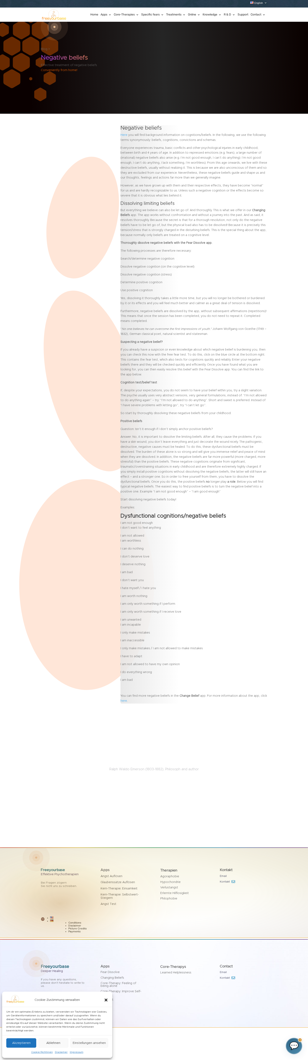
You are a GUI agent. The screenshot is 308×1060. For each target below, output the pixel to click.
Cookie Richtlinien (42, 1052)
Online (192, 14)
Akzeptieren (21, 1043)
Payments (74, 931)
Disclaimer (61, 1052)
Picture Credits (77, 928)
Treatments (173, 14)
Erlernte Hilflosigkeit (174, 893)
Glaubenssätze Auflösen (118, 882)
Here (123, 135)
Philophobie (168, 898)
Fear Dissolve (110, 972)
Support (243, 14)
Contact (256, 14)
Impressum (76, 1052)
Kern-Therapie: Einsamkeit (119, 888)
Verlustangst (169, 887)
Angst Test (108, 904)
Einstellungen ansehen (89, 1043)
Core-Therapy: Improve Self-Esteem (121, 993)
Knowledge (210, 14)
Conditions (74, 922)
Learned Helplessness (175, 972)
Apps (104, 14)
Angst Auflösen (111, 876)
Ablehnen (53, 1043)
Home (94, 14)
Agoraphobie (169, 876)
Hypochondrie (170, 882)
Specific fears (150, 14)
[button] (106, 1000)
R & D (227, 14)
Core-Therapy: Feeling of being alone (118, 984)
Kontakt (225, 881)
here (123, 700)
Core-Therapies (124, 14)
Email (224, 876)
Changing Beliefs (112, 977)
